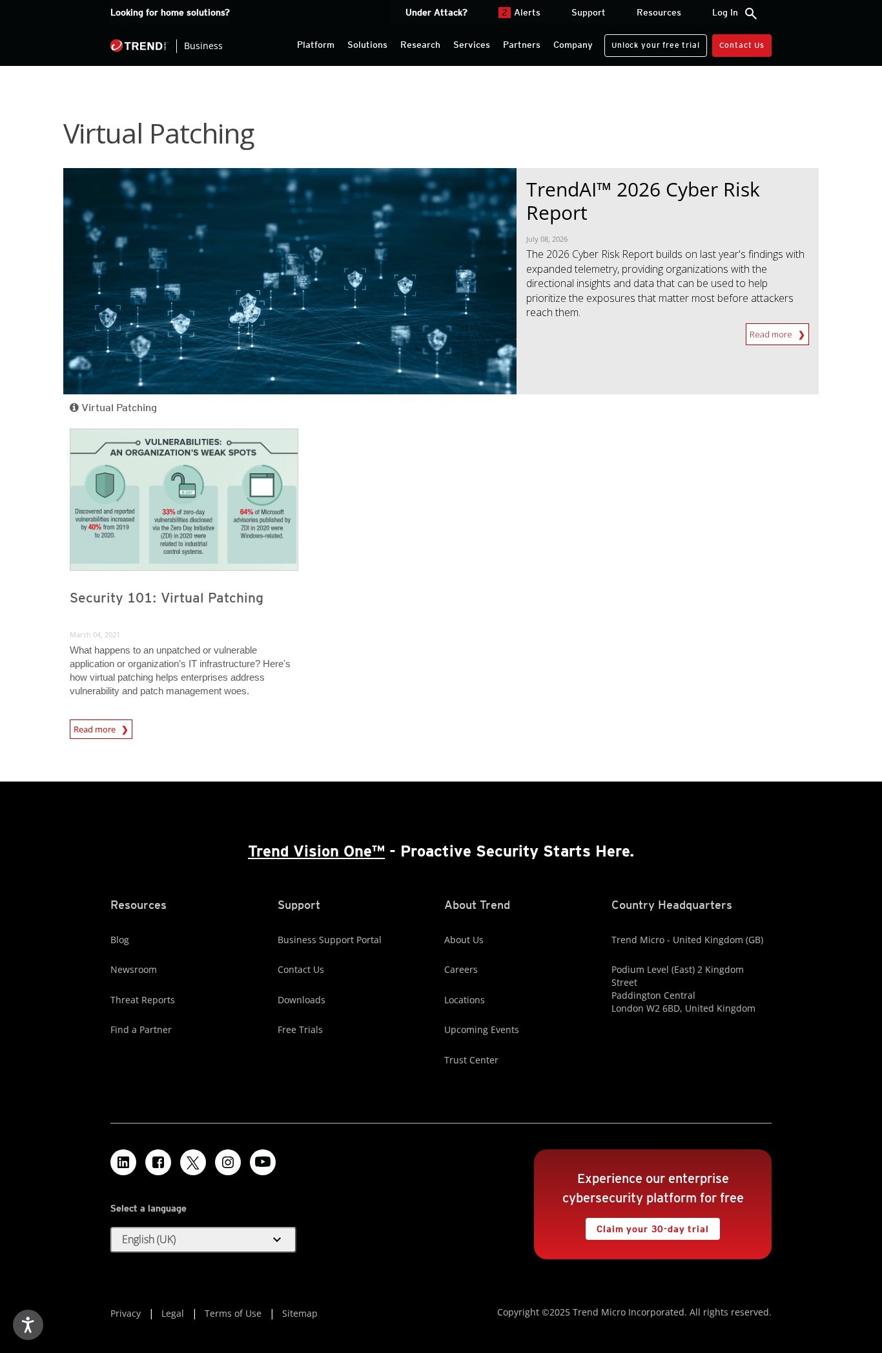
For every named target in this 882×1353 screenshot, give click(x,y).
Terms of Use (233, 1313)
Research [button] (420, 44)
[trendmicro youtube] (263, 1162)
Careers (461, 969)
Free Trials (300, 1029)
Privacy (125, 1313)
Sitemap (300, 1313)
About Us (464, 939)
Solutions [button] (367, 44)
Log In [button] (725, 12)
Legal (172, 1313)
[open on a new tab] (193, 1162)
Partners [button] (521, 44)
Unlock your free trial (651, 42)
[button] (203, 1240)
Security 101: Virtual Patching (166, 598)
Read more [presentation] (95, 727)
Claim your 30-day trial (647, 1226)
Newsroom (133, 969)
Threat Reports (142, 1000)
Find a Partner (141, 1029)
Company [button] (573, 44)
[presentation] (184, 500)
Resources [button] (659, 12)
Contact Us (741, 45)
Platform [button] (315, 44)
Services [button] (471, 44)
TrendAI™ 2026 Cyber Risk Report (643, 201)
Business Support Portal (330, 939)
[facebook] (158, 1162)
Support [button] (588, 12)
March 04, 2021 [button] (95, 634)
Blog (119, 939)
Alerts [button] (521, 12)
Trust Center (471, 1060)
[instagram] (228, 1162)
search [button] (751, 13)
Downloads (301, 1000)
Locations (464, 1000)
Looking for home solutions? (170, 12)
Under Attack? (436, 12)
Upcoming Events (481, 1029)
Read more (774, 334)
